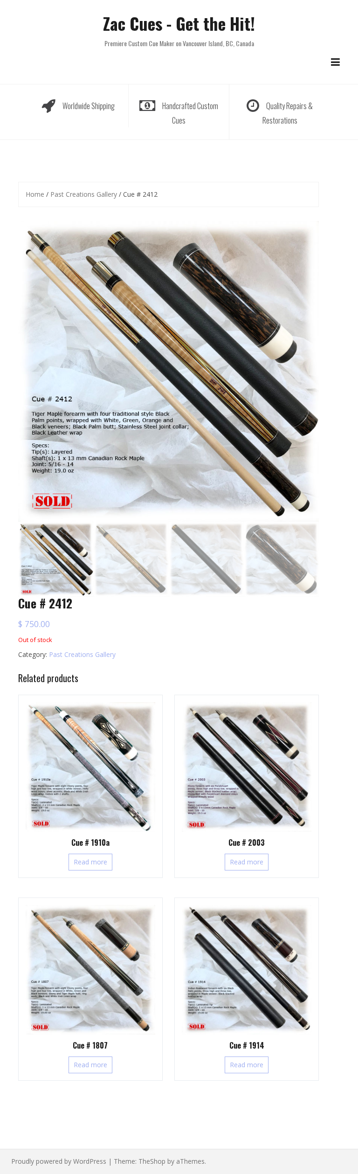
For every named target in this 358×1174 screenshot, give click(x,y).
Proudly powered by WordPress (58, 1161)
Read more (90, 861)
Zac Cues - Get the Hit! (179, 23)
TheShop (151, 1161)
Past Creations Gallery (83, 194)
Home (35, 194)
